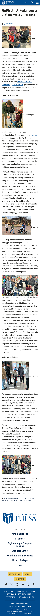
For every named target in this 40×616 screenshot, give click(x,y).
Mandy (34, 135)
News (29, 501)
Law (20, 565)
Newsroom (11, 594)
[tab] (32, 2)
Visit (6, 591)
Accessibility (25, 609)
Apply (12, 591)
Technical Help (24, 594)
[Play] (20, 285)
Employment (22, 591)
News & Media (14, 574)
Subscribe (19, 579)
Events (26, 574)
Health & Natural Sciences (20, 555)
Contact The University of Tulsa (20, 597)
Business (20, 538)
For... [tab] (26, 2)
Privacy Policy (29, 611)
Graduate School (20, 550)
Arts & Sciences (20, 533)
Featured (5, 501)
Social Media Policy (25, 614)
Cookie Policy (13, 614)
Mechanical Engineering (18, 501)
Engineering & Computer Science (23, 498)
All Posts (7, 498)
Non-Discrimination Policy (14, 611)
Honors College (20, 560)
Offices (33, 591)
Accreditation (15, 609)
